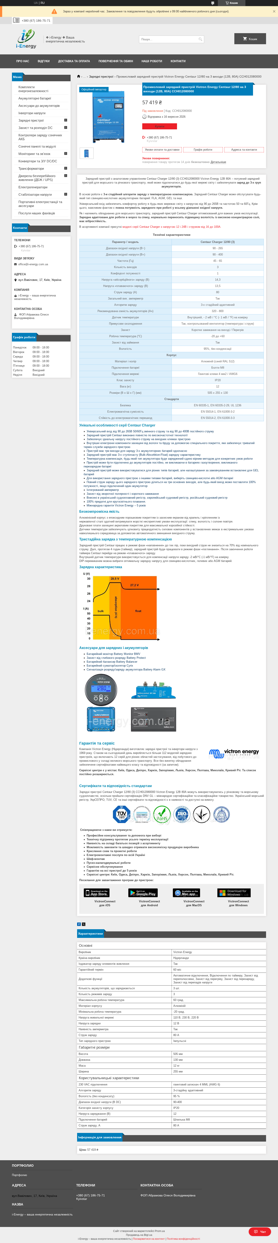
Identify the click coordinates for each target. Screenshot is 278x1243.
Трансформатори (31, 168)
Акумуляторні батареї (34, 98)
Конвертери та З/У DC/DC (37, 161)
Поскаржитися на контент (149, 1238)
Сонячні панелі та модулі (37, 146)
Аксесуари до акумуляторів (39, 105)
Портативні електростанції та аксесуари (40, 204)
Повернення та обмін (116, 61)
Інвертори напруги (31, 113)
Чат (263, 1231)
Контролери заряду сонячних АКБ (40, 137)
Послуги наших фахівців (36, 213)
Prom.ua (160, 1231)
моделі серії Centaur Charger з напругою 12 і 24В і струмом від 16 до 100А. (171, 226)
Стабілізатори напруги (35, 194)
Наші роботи (152, 61)
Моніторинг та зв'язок (34, 154)
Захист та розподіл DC (35, 128)
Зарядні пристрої (101, 76)
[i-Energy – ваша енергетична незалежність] (26, 39)
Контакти (178, 61)
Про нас (22, 61)
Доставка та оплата (74, 61)
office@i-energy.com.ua (33, 264)
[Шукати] (200, 39)
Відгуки (44, 61)
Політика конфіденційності (183, 1238)
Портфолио (19, 1175)
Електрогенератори (32, 187)
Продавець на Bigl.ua (139, 1234)
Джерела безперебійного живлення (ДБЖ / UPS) (36, 178)
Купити (159, 126)
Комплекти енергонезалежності (33, 89)
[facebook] (79, 925)
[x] (83, 925)
